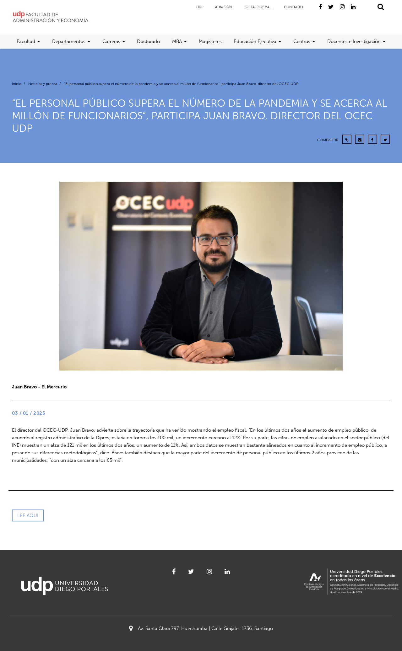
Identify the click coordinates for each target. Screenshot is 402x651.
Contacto (293, 7)
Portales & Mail (257, 7)
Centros (301, 41)
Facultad (26, 41)
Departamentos (68, 41)
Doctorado (148, 41)
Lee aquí (27, 515)
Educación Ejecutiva (255, 41)
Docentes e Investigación (354, 41)
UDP (200, 7)
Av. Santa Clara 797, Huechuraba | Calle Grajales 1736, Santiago (205, 628)
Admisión (223, 7)
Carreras (111, 41)
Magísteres (210, 41)
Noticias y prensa (42, 84)
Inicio (16, 84)
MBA (177, 41)
